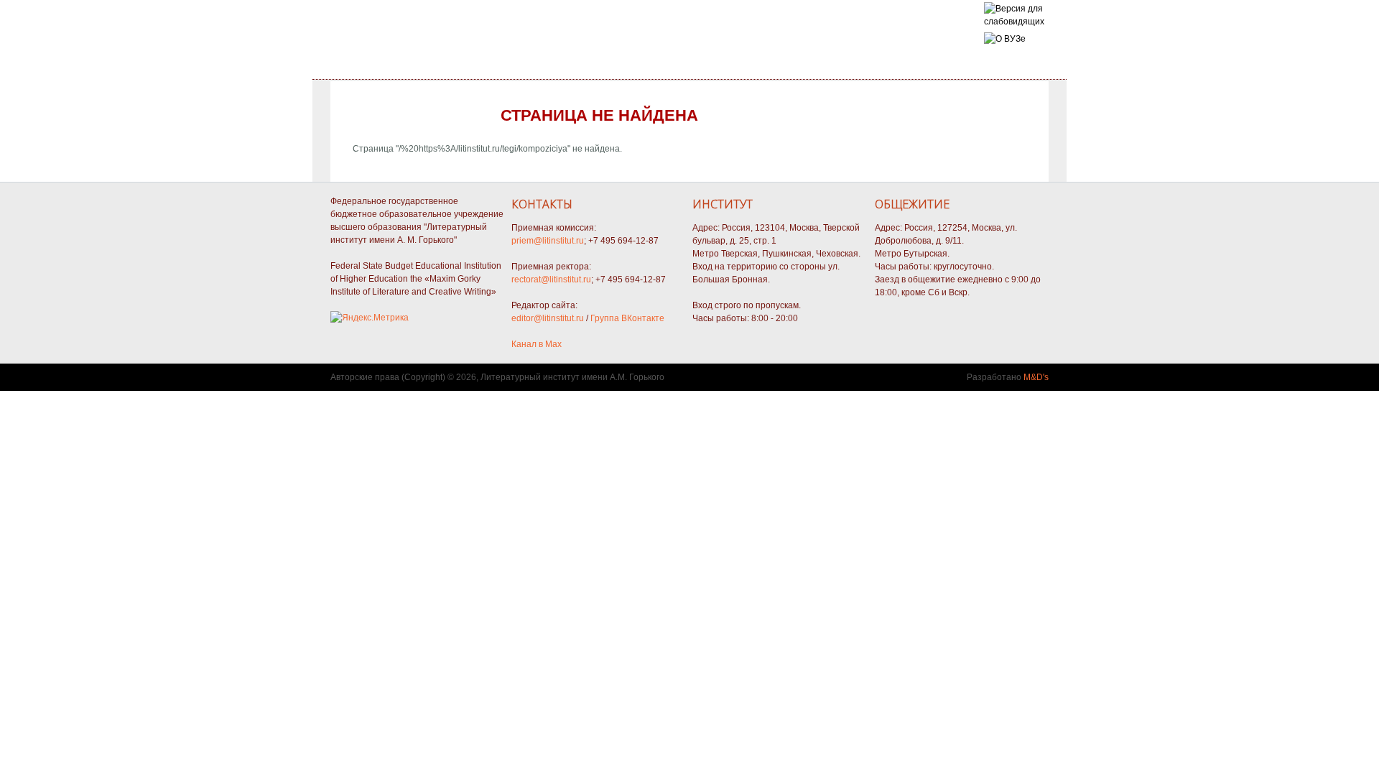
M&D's (1036, 377)
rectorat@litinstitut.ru (551, 279)
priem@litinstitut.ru (547, 241)
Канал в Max (536, 344)
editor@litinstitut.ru (547, 318)
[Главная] (1014, 22)
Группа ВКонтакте (627, 318)
